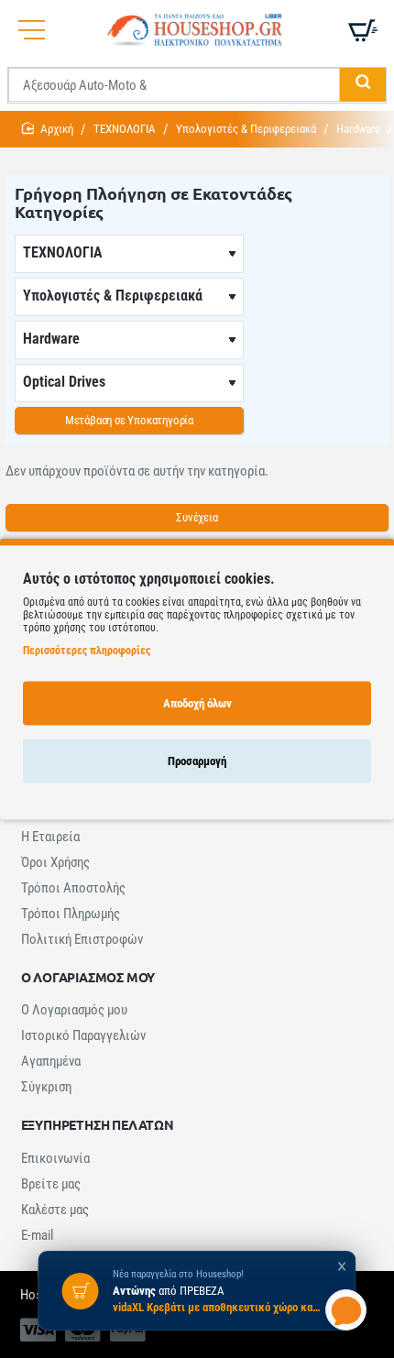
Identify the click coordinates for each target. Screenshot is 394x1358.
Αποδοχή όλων (197, 702)
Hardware (358, 129)
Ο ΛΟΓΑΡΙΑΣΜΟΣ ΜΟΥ (88, 977)
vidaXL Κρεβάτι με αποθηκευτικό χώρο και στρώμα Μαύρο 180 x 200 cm (218, 1307)
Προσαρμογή (197, 760)
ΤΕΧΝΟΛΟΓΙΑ (124, 129)
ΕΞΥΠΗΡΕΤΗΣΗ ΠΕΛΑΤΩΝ (97, 1125)
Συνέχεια (196, 517)
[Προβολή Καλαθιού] (361, 30)
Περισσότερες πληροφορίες (86, 649)
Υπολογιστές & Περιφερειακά (246, 129)
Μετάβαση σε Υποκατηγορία (129, 420)
